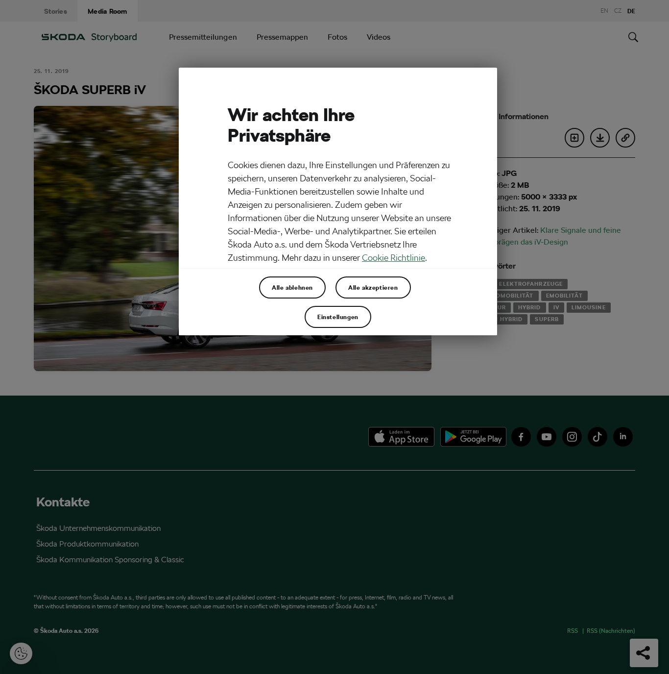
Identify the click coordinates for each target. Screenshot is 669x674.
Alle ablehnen (292, 287)
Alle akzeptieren (373, 287)
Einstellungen (337, 317)
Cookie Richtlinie (393, 257)
